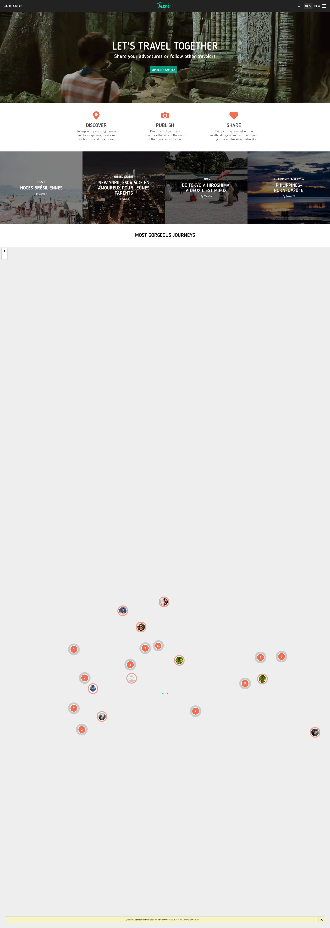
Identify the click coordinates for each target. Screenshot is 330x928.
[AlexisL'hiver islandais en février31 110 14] (122, 611)
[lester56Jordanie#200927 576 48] (179, 660)
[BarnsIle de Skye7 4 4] (141, 627)
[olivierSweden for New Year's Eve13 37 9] (164, 602)
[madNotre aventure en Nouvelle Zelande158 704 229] (315, 732)
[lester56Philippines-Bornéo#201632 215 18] (262, 679)
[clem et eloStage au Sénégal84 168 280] (131, 678)
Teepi (165, 6)
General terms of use (191, 919)
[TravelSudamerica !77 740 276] (93, 688)
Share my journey (163, 69)
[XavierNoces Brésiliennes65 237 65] (102, 716)
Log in (7, 6)
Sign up (17, 6)
